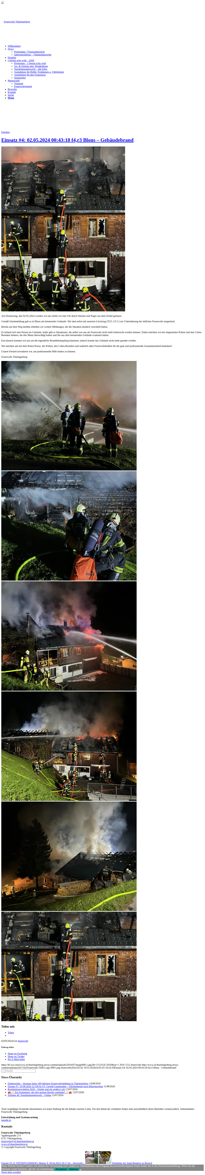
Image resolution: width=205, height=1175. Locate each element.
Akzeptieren (61, 1169)
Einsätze (5, 132)
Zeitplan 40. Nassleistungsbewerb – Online (29, 1095)
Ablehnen (73, 1169)
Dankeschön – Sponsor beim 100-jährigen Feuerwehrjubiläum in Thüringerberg (48, 1083)
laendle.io (6, 1120)
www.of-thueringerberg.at (14, 1144)
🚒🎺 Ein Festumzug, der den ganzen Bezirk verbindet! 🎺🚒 (40, 1092)
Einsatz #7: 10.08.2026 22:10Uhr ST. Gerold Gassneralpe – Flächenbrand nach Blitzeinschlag (55, 1086)
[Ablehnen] (80, 1169)
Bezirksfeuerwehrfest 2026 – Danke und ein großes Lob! (36, 1089)
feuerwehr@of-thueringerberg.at (17, 1141)
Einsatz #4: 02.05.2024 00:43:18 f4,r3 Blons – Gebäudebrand (67, 140)
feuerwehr (23, 1041)
